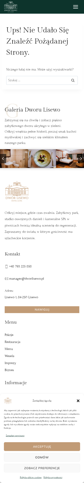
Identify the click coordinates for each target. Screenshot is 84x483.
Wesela (9, 356)
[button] (78, 401)
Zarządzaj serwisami (15, 435)
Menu (9, 349)
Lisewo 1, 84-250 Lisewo (21, 297)
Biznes (9, 370)
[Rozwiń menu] (75, 7)
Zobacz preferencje (42, 468)
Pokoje (9, 335)
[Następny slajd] (81, 158)
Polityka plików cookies (31, 477)
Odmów (42, 457)
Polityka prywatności (53, 477)
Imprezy (10, 363)
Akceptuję (42, 446)
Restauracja (12, 342)
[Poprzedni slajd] (3, 158)
